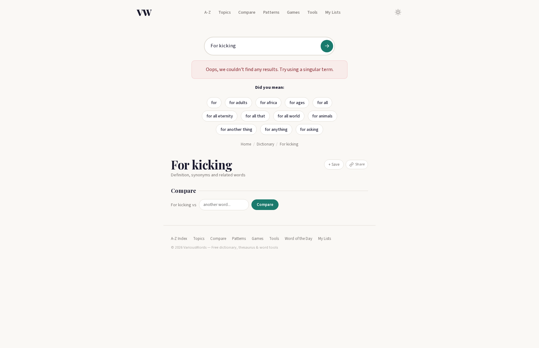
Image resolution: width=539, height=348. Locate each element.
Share (360, 164)
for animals (322, 116)
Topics (224, 12)
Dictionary (265, 144)
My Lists (333, 12)
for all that (255, 116)
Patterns (271, 12)
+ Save (333, 164)
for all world (289, 116)
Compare (246, 12)
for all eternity (219, 116)
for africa (268, 103)
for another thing (236, 129)
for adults (238, 103)
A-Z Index (179, 238)
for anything (276, 129)
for (214, 103)
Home (246, 144)
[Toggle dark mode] (398, 12)
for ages (297, 103)
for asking (309, 129)
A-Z (207, 12)
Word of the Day (298, 238)
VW (144, 12)
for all (322, 103)
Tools (312, 12)
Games (293, 12)
